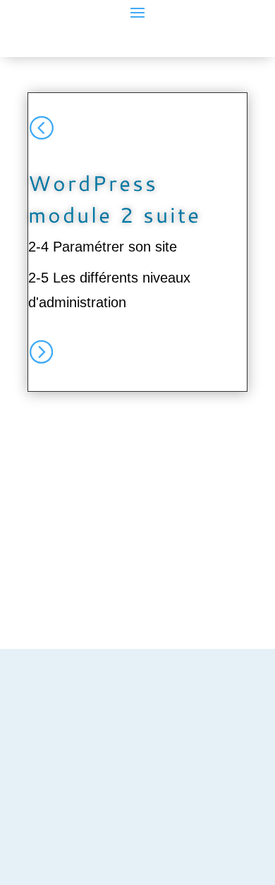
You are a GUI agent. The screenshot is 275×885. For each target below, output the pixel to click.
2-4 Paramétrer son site (102, 246)
